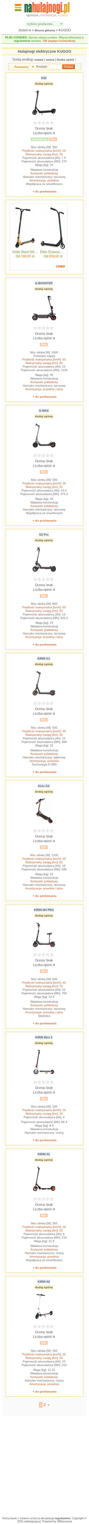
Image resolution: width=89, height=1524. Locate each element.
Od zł (25, 256)
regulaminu (63, 1518)
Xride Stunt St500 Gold (25, 252)
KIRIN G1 (43, 658)
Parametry (21, 67)
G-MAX (44, 410)
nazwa (38, 59)
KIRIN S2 (44, 1281)
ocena (50, 59)
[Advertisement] (44, 1465)
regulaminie (22, 40)
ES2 (44, 78)
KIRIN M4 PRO (44, 910)
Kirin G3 (43, 786)
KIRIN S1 (44, 1154)
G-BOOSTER (44, 283)
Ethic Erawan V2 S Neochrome (53, 252)
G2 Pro (44, 534)
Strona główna (45, 30)
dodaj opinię (44, 83)
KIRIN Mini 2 (43, 1037)
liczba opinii (65, 59)
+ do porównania (45, 191)
